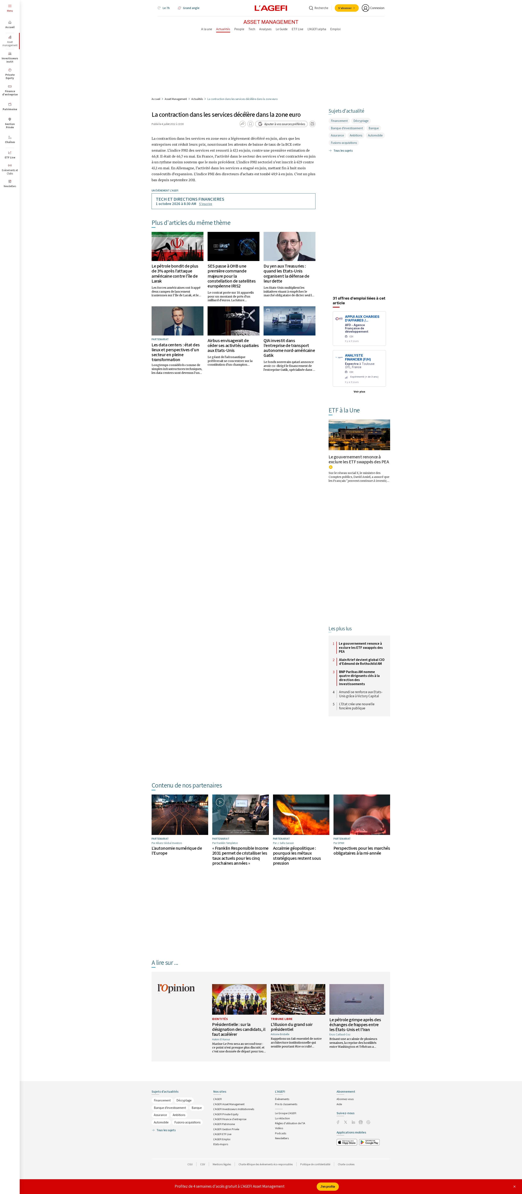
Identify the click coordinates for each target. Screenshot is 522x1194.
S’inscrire (205, 204)
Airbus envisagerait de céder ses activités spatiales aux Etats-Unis (233, 345)
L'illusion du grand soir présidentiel (291, 1026)
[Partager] (243, 124)
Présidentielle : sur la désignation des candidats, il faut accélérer (238, 1029)
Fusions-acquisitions (344, 143)
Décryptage (361, 121)
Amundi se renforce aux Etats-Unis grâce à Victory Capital (361, 694)
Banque (374, 128)
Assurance (337, 135)
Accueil (156, 99)
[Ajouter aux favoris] (250, 124)
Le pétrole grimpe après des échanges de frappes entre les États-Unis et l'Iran (355, 1024)
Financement (339, 121)
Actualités (197, 99)
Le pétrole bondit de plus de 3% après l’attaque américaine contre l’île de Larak (175, 273)
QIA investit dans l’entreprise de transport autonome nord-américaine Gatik (289, 348)
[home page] (271, 8)
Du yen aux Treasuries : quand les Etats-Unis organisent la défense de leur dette (286, 273)
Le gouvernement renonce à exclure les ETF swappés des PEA (359, 459)
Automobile (375, 135)
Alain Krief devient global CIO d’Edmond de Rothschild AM (362, 662)
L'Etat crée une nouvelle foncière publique (357, 706)
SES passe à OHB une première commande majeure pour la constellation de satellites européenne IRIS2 (232, 276)
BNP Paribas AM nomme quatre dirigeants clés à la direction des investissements (359, 678)
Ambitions (356, 135)
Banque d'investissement (347, 128)
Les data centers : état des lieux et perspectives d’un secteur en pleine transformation (176, 352)
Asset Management (176, 99)
